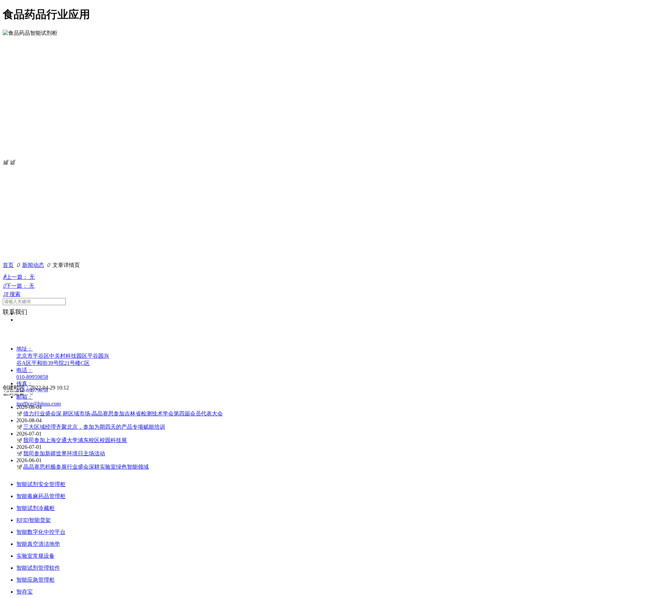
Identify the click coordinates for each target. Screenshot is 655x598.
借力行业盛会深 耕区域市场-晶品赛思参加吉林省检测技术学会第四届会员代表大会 (123, 413)
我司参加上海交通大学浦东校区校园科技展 (75, 440)
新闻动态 (33, 265)
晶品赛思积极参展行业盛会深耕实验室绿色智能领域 (86, 467)
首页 (8, 265)
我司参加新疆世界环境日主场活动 (64, 453)
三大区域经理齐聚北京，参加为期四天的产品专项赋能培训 (94, 427)
